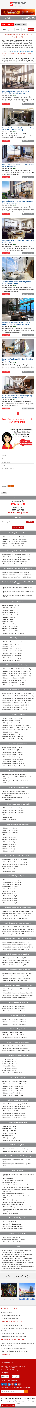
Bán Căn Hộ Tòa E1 (9, 608)
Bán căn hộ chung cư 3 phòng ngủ (13, 810)
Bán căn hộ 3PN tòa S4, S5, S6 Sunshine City (17, 675)
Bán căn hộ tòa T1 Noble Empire (13, 1086)
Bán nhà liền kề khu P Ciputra (12, 734)
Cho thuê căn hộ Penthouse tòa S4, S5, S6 (16, 705)
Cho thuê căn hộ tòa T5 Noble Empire (14, 1117)
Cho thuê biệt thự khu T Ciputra (12, 752)
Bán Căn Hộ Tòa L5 (9, 621)
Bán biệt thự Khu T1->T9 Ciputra (13, 723)
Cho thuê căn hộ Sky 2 (10, 896)
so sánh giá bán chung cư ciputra (13, 1204)
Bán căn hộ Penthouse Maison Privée (14, 546)
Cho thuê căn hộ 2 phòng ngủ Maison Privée (16, 554)
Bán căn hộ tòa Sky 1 (9, 842)
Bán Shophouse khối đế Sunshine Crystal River (17, 973)
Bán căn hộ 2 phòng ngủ (10, 828)
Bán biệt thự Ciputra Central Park (13, 736)
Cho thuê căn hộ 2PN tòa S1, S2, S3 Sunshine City (18, 693)
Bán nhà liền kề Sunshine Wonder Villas (15, 918)
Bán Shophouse (8, 1135)
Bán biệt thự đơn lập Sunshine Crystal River (16, 976)
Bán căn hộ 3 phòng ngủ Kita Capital (14, 1021)
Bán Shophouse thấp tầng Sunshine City (15, 774)
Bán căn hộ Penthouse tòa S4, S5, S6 (14, 680)
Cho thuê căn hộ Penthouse (11, 660)
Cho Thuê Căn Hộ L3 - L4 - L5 (12, 653)
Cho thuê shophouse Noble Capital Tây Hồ (16, 942)
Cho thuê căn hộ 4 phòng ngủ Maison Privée (16, 559)
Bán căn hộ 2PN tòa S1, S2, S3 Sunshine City (17, 669)
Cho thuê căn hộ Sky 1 (10, 893)
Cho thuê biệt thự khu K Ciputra (12, 747)
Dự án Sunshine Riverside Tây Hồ (13, 1226)
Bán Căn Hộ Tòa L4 (9, 619)
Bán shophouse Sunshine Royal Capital (15, 1037)
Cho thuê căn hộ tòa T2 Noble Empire (14, 1111)
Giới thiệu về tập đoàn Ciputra (10, 1318)
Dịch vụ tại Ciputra (8, 1178)
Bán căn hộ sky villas (9, 819)
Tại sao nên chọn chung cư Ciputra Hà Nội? (15, 1351)
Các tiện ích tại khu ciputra (11, 1213)
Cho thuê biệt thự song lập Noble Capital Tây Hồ (18, 947)
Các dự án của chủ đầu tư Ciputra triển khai (16, 1185)
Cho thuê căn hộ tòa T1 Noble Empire (14, 1108)
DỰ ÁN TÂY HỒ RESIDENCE (12, 1224)
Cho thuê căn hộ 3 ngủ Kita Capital (13, 1008)
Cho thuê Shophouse (9, 1066)
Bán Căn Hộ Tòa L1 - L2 (10, 615)
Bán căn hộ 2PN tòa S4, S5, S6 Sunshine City (17, 671)
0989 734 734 (29, 18)
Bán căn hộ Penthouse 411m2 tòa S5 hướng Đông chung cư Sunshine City (17, 360)
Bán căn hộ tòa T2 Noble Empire (13, 1088)
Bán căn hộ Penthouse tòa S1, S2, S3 (14, 678)
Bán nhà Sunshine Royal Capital (13, 1032)
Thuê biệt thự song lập (10, 1068)
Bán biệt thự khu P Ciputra (11, 732)
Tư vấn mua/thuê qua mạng (18, 513)
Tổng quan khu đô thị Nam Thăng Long (13, 1336)
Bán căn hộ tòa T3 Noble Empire (13, 1090)
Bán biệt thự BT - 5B (9, 1128)
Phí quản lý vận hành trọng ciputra (13, 1193)
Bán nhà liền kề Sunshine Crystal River (15, 980)
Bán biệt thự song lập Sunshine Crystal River (16, 978)
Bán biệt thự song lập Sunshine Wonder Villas (17, 913)
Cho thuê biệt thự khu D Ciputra (13, 754)
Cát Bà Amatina (11, 1401)
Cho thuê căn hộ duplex (10, 866)
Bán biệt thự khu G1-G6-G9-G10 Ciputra (15, 729)
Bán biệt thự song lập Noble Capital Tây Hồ (16, 960)
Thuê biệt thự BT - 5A (9, 1059)
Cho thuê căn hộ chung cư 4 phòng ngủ (15, 864)
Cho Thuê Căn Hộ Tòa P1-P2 (12, 648)
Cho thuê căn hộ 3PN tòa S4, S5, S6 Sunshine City (18, 700)
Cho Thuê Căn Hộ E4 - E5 (11, 644)
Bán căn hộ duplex (9, 815)
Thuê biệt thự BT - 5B (9, 1061)
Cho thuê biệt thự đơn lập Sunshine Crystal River (18, 995)
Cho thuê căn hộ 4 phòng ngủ (12, 658)
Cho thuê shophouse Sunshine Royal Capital (16, 1050)
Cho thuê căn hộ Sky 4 (10, 900)
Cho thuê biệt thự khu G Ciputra (13, 759)
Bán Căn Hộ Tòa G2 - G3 (11, 605)
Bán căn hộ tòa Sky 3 (9, 846)
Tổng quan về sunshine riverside (13, 1228)
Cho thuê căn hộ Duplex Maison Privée (15, 561)
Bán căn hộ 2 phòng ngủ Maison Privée (15, 537)
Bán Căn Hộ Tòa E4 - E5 (10, 610)
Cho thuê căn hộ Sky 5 (10, 903)
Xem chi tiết (6, 104)
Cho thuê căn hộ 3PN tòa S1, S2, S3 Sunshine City (18, 698)
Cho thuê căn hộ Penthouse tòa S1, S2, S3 (16, 702)
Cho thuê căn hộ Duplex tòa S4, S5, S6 (15, 709)
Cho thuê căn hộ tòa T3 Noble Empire (14, 1113)
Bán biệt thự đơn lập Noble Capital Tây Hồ (16, 962)
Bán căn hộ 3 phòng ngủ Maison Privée (15, 539)
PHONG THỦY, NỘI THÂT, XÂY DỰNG (12, 1339)
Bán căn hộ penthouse (10, 839)
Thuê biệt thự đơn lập (9, 1070)
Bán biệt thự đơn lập (9, 1133)
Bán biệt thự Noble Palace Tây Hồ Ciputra (16, 572)
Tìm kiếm (31, 29)
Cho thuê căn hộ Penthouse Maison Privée (16, 564)
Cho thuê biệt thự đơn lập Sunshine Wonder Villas (18, 931)
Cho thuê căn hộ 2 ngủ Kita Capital (13, 1006)
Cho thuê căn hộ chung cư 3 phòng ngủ (15, 862)
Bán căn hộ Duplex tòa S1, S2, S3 (13, 682)
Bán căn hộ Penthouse (10, 628)
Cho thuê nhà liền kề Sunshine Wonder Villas (17, 927)
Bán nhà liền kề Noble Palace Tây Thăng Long (17, 1149)
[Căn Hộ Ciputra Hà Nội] (18, 7)
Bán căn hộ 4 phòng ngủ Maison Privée (15, 541)
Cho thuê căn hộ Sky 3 (10, 898)
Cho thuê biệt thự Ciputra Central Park (15, 766)
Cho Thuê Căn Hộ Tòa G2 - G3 (12, 642)
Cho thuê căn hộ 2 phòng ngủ (12, 880)
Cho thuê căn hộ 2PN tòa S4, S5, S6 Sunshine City (18, 696)
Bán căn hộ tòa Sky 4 (9, 848)
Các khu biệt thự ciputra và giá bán (13, 1202)
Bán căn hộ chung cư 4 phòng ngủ (13, 812)
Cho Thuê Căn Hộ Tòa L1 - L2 (12, 651)
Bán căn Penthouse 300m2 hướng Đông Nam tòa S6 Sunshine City (18, 165)
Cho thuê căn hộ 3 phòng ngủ (12, 655)
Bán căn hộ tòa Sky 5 (9, 851)
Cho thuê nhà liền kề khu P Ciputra (13, 763)
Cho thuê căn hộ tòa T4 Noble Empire (14, 1115)
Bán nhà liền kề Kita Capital (11, 1140)
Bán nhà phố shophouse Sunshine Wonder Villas (18, 911)
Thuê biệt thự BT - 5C (10, 1063)
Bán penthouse (7, 817)
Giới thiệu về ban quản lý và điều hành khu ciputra (18, 1207)
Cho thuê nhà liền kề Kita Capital (13, 1073)
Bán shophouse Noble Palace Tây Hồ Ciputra (17, 577)
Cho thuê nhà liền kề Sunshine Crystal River (16, 997)
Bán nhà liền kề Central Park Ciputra (14, 739)
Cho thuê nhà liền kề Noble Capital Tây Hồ (16, 949)
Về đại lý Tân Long (6, 1312)
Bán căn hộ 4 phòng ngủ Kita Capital (14, 1024)
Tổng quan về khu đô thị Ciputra (13, 1180)
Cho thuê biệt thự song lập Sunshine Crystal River (18, 993)
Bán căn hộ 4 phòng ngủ (10, 626)
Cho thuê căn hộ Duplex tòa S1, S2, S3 (15, 707)
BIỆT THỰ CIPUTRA (9, 1222)
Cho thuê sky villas (9, 871)
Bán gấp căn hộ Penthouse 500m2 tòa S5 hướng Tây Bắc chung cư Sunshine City (16, 323)
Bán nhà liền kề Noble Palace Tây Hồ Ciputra (17, 574)
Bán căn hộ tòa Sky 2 (9, 844)
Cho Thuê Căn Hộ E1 (9, 646)
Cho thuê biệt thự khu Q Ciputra (13, 750)
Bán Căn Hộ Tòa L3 (9, 617)
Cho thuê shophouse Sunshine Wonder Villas (17, 934)
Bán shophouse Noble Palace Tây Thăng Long (17, 1151)
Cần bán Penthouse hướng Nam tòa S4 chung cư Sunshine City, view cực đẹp (18, 129)
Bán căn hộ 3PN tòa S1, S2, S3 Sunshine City (17, 673)
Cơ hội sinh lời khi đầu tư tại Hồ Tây (12, 1333)
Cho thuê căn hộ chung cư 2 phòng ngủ (15, 859)
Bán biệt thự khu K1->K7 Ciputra (13, 718)
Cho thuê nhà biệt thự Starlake (12, 1242)
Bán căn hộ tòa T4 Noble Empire (13, 1093)
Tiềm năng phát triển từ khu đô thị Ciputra (16, 1187)
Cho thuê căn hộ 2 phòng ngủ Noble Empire (16, 1104)
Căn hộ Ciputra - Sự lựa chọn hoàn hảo (13, 1348)
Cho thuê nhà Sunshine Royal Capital (14, 1046)
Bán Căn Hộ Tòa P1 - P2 (10, 612)
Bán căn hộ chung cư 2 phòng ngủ (13, 808)
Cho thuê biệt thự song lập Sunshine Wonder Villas (18, 929)
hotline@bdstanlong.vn (12, 1370)
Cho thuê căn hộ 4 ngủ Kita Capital (13, 1011)
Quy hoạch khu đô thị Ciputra (10, 1315)
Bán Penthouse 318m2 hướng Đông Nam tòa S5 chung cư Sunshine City (17, 202)
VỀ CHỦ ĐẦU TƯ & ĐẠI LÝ (9, 1309)
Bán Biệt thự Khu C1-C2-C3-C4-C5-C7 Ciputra (17, 727)
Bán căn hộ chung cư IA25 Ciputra (13, 633)
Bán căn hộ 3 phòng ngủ (10, 624)
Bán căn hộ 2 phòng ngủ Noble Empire (15, 1081)
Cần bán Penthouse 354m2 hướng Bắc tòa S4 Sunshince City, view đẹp (18, 282)
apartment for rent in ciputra (8, 1400)
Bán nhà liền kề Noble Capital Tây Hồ (14, 965)
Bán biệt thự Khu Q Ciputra (11, 720)
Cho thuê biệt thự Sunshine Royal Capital (15, 1048)
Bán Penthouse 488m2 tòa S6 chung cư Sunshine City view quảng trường (15, 92)
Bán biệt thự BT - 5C (9, 1131)
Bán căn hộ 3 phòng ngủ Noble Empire (15, 1084)
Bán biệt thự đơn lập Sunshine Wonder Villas (16, 916)
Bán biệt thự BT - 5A (9, 1126)
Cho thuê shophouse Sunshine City (14, 791)
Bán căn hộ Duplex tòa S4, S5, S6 (13, 685)
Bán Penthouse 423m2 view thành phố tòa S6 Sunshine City (18, 241)
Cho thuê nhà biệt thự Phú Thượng (14, 1239)
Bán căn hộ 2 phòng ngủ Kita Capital (14, 1019)
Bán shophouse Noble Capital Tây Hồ (14, 958)
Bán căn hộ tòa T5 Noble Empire (13, 1095)
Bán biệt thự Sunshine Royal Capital (14, 1035)
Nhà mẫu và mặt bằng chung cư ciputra (15, 1200)
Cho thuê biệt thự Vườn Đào (11, 1237)
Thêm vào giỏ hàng (28, 104)
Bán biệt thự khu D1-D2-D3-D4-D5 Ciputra (16, 725)
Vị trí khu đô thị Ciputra (10, 1182)
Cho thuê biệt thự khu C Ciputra (13, 757)
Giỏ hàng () (19, 527)
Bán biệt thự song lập (9, 1138)
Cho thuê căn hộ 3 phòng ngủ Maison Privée (16, 557)
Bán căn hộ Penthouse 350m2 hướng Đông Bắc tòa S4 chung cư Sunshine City (17, 396)
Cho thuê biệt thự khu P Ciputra (12, 761)
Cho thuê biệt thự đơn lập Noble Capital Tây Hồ (17, 944)
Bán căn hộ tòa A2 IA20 (10, 631)
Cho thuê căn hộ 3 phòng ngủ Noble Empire (16, 1106)
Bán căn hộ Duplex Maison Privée (13, 543)
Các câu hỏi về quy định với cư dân (12, 1325)
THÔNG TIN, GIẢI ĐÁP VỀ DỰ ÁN (11, 1322)
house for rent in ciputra (22, 1400)
